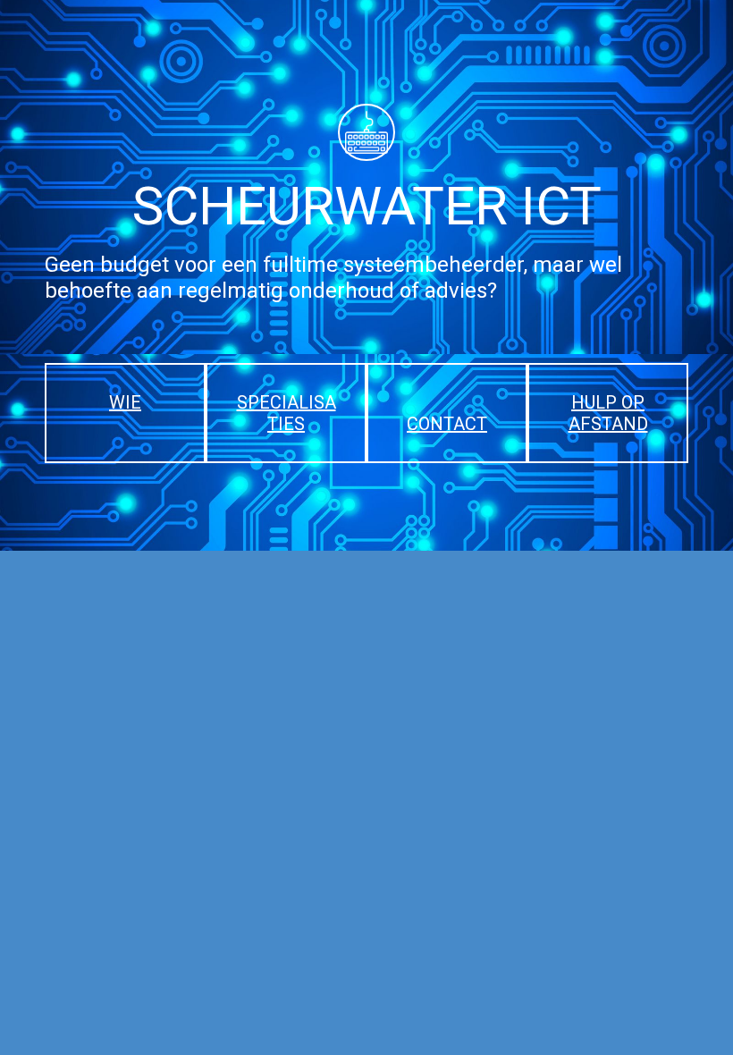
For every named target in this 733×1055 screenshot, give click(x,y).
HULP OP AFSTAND (608, 413)
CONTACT (447, 424)
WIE (125, 402)
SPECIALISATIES (286, 413)
